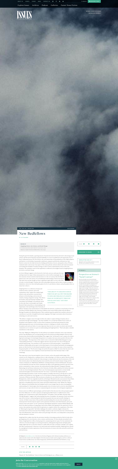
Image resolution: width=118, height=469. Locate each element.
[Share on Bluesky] (29, 447)
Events (27, 1)
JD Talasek (24, 237)
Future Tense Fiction (69, 5)
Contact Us (46, 1)
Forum (34, 1)
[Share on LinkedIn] (36, 447)
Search (84, 1)
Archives (35, 5)
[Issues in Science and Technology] (24, 15)
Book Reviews (70, 228)
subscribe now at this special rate (30, 466)
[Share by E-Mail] (39, 447)
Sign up (78, 464)
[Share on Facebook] (32, 447)
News (39, 1)
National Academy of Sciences (93, 11)
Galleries (54, 5)
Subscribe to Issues (85, 252)
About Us (20, 1)
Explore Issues (23, 5)
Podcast (45, 5)
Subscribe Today (94, 1)
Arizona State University (95, 13)
